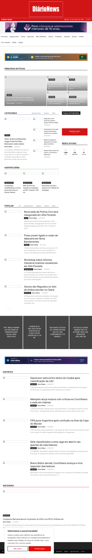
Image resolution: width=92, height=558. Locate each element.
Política (81, 37)
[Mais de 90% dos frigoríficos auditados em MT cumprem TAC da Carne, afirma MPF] (31, 178)
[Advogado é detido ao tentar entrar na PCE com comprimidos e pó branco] (77, 83)
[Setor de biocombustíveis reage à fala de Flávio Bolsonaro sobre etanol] (17, 127)
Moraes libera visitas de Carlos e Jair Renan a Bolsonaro (51, 152)
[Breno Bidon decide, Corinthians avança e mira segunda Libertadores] (15, 470)
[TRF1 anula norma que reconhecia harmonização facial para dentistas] (25, 91)
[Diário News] (46, 9)
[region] (29, 540)
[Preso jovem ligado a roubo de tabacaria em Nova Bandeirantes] (12, 242)
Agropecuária (14, 37)
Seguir (74, 149)
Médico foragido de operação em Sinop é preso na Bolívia (50, 142)
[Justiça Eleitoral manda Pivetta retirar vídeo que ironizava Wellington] (57, 98)
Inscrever (83, 149)
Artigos (20, 42)
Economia (4, 37)
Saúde (14, 42)
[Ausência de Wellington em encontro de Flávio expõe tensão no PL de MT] (57, 83)
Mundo (74, 37)
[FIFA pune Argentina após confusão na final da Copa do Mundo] (15, 427)
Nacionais (30, 37)
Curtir (65, 149)
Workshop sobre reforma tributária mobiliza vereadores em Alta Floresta (41, 263)
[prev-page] (5, 197)
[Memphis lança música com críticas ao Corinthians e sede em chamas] (15, 406)
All (20, 206)
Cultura (50, 37)
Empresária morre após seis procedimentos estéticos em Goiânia (51, 131)
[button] (89, 37)
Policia (23, 37)
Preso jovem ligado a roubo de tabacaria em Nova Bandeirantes (41, 238)
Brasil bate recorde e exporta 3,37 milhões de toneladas (50, 188)
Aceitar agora (40, 549)
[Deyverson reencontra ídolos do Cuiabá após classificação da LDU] (15, 384)
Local (26, 218)
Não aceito (18, 549)
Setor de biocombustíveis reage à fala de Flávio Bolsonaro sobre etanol (15, 141)
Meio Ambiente (41, 37)
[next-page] (9, 197)
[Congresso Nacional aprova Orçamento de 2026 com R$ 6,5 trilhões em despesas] (46, 503)
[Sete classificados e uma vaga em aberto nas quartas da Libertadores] (15, 448)
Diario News (11, 103)
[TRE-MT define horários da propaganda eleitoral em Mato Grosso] (77, 98)
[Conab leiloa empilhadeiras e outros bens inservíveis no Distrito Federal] (12, 178)
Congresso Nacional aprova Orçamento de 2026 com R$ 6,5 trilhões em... (34, 519)
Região (27, 245)
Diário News (6, 19)
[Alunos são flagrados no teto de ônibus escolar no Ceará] (12, 293)
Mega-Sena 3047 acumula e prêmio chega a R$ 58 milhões (51, 120)
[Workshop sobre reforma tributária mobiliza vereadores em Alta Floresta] (12, 266)
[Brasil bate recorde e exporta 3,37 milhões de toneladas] (50, 178)
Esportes (67, 37)
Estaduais (58, 37)
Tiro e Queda (5, 42)
